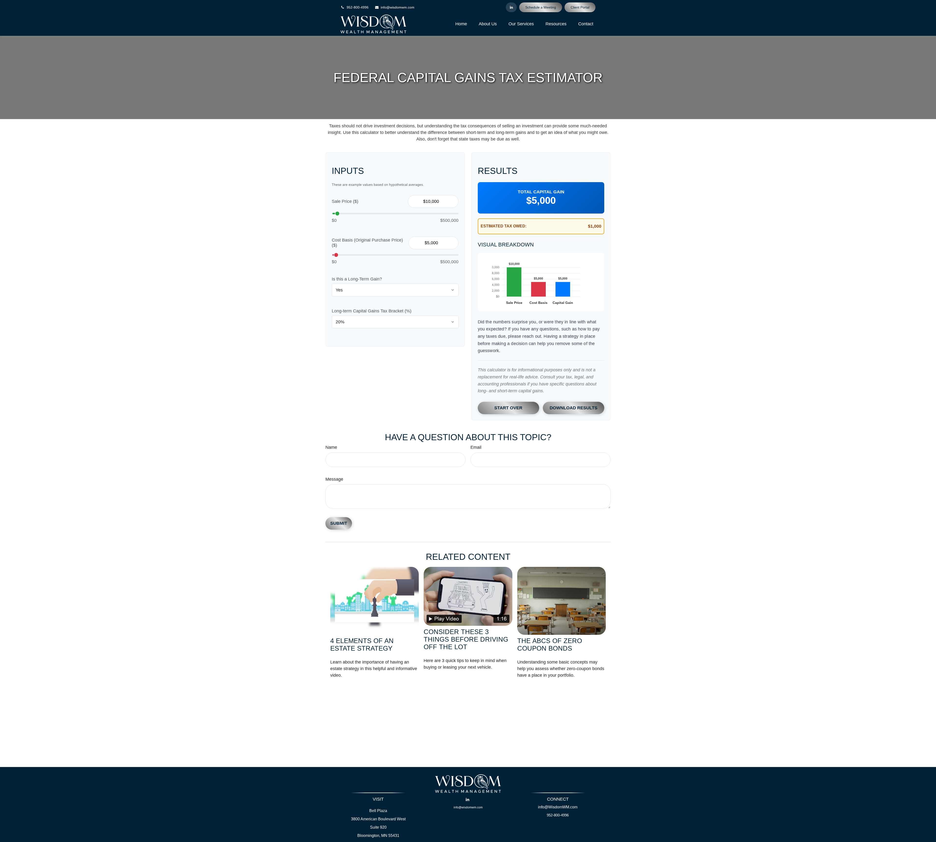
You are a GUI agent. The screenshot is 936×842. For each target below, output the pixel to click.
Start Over (508, 407)
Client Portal (580, 7)
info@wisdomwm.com (397, 7)
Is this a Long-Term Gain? (357, 279)
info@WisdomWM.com (557, 807)
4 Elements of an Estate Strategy (362, 644)
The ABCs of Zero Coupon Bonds (549, 644)
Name (331, 447)
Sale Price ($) (345, 201)
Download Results (573, 407)
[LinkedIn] (511, 7)
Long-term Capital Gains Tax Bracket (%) (371, 311)
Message (334, 479)
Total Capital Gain (541, 191)
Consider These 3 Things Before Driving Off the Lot (466, 639)
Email (475, 447)
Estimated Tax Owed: (503, 226)
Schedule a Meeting (540, 7)
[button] (461, 24)
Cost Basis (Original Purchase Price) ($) (367, 243)
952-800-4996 (358, 7)
